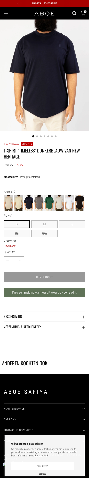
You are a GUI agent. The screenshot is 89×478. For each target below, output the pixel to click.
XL (16, 233)
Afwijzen (42, 473)
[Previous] (17, 3)
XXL (44, 233)
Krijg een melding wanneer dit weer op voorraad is (44, 292)
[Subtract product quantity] (7, 261)
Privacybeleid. (41, 455)
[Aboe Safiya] (44, 13)
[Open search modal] (74, 13)
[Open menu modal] (6, 13)
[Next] (71, 3)
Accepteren (42, 466)
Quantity (9, 252)
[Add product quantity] (20, 261)
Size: (8, 216)
